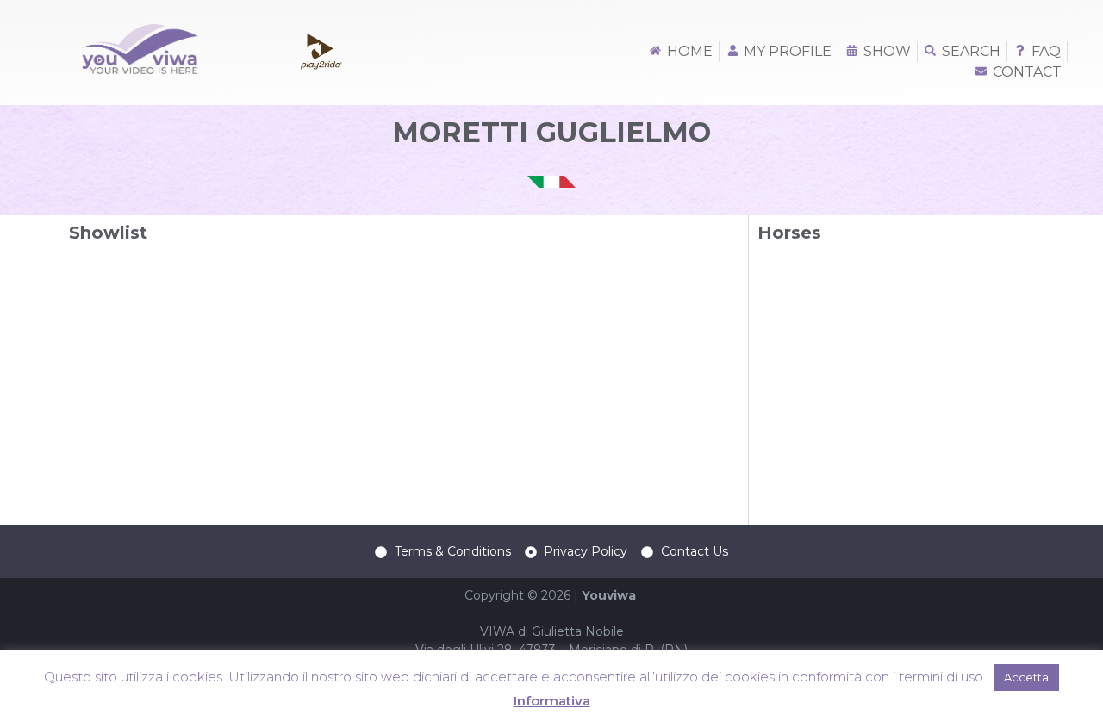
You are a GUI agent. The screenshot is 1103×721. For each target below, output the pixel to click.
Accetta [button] (1026, 677)
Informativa (552, 701)
